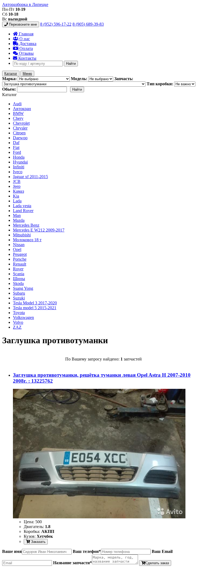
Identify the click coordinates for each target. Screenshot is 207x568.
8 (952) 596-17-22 (55, 24)
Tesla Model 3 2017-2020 (35, 303)
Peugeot (20, 254)
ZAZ (17, 327)
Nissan (19, 244)
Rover (18, 269)
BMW (18, 113)
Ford (17, 152)
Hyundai (20, 162)
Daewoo (20, 137)
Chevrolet (21, 123)
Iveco (17, 171)
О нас (24, 38)
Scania (18, 273)
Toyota (19, 312)
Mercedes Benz (26, 225)
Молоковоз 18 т (27, 239)
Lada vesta (22, 205)
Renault (19, 264)
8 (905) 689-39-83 (88, 24)
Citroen (19, 133)
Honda (19, 157)
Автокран (22, 108)
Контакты (26, 58)
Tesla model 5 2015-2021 (34, 307)
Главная (25, 34)
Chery (18, 118)
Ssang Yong (23, 288)
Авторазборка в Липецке (25, 4)
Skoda (18, 283)
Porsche (19, 259)
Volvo (18, 322)
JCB (16, 181)
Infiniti (18, 167)
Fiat (16, 147)
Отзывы (26, 53)
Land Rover (23, 210)
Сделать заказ (157, 563)
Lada (17, 201)
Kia (16, 196)
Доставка (27, 43)
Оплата (25, 48)
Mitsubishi (22, 235)
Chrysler (20, 128)
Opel (17, 249)
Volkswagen (23, 317)
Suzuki (19, 298)
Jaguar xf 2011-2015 (30, 176)
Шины (19, 278)
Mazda (19, 220)
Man (17, 215)
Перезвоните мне (22, 24)
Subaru (19, 293)
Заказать (38, 542)
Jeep (16, 186)
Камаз (18, 191)
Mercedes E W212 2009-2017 (38, 230)
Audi (17, 103)
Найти (71, 64)
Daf (16, 142)
